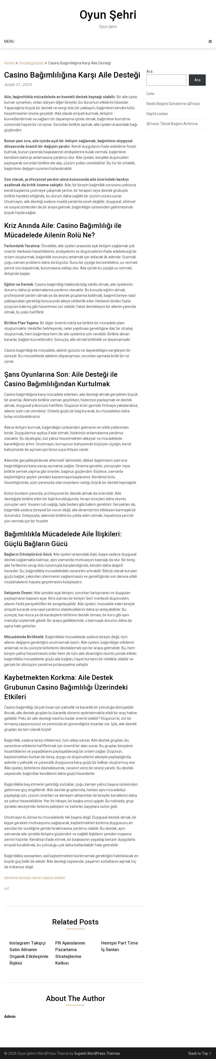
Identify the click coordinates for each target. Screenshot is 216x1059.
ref (6, 888)
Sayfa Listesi (157, 114)
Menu (9, 41)
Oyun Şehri (108, 15)
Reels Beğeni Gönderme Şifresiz (173, 104)
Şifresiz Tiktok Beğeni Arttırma (172, 124)
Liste (150, 94)
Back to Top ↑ (200, 1053)
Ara (149, 71)
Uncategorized (31, 63)
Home (9, 63)
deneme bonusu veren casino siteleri (34, 878)
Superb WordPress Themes (97, 1053)
